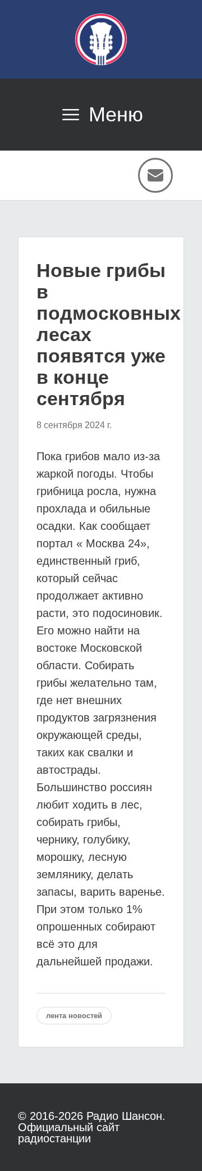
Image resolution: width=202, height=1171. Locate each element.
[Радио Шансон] (101, 39)
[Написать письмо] (155, 175)
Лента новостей (74, 1015)
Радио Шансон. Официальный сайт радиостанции (92, 1127)
